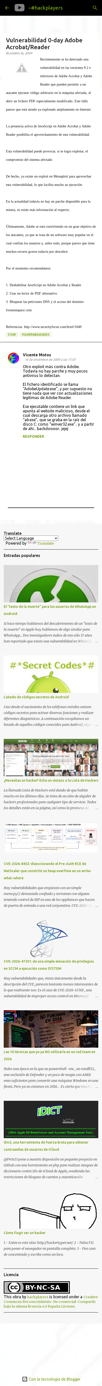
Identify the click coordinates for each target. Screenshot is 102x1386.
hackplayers (37, 1297)
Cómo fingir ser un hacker (25, 1233)
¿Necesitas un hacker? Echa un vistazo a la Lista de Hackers (51, 780)
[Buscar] (95, 8)
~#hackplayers (45, 8)
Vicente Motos (37, 355)
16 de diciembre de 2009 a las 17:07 (50, 359)
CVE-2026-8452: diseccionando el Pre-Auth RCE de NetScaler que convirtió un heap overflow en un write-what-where (48, 871)
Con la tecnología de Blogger (54, 1379)
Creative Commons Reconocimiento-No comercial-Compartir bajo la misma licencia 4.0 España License (51, 1302)
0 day (12, 334)
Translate (45, 543)
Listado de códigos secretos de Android (36, 697)
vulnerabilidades (36, 334)
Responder (33, 436)
